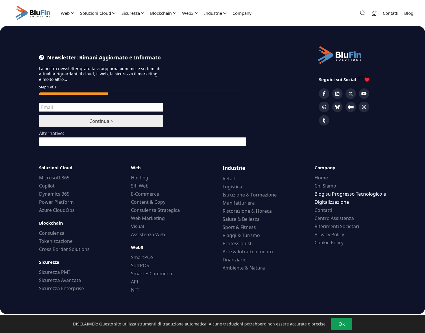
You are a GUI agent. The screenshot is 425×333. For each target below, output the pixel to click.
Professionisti (238, 243)
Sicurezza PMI (54, 272)
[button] (362, 13)
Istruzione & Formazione (250, 195)
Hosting (139, 177)
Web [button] (65, 13)
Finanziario (235, 259)
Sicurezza (49, 262)
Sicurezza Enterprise (61, 288)
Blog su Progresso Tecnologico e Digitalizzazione (350, 198)
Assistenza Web (148, 234)
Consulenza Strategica (155, 210)
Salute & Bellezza (241, 219)
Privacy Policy (329, 234)
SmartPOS (142, 257)
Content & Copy (148, 202)
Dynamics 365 (54, 194)
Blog (408, 13)
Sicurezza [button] (130, 13)
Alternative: (51, 133)
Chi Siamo (325, 186)
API (134, 282)
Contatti (390, 13)
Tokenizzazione (56, 241)
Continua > (101, 121)
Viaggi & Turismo (241, 235)
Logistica (232, 186)
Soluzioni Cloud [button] (95, 13)
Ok (342, 324)
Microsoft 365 (54, 177)
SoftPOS (140, 265)
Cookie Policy (329, 242)
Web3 (137, 247)
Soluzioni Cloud (56, 167)
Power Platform (56, 202)
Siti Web (140, 186)
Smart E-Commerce (152, 273)
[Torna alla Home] (33, 13)
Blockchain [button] (161, 13)
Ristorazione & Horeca (247, 211)
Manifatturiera (239, 203)
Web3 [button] (188, 13)
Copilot (47, 186)
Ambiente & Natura (244, 268)
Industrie (234, 168)
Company (242, 13)
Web (136, 167)
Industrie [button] (213, 13)
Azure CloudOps (57, 210)
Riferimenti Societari (337, 226)
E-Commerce (145, 194)
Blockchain (51, 223)
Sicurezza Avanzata (60, 280)
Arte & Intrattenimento (248, 251)
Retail (229, 178)
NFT (135, 290)
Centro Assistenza (334, 218)
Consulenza (51, 233)
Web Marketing (148, 218)
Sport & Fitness (239, 227)
